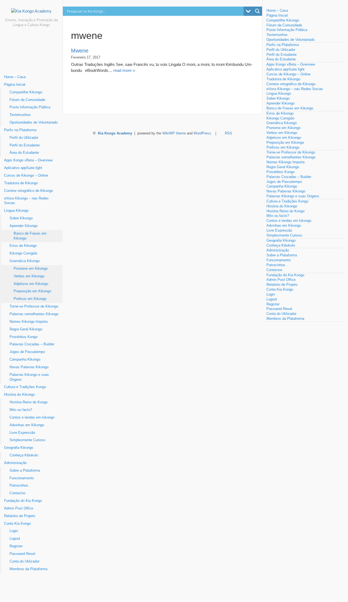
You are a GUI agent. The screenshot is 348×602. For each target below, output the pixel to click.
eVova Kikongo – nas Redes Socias (26, 200)
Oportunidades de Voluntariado (34, 122)
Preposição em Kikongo (32, 291)
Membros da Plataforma (28, 569)
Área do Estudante (24, 153)
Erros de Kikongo (23, 246)
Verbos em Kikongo (29, 276)
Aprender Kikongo (24, 226)
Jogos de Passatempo (27, 352)
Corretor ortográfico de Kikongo (28, 191)
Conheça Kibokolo (24, 455)
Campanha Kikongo (25, 359)
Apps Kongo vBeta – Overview (28, 160)
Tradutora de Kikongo (21, 183)
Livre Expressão (22, 433)
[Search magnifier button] (257, 11)
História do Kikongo (19, 395)
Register (16, 546)
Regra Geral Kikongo (26, 329)
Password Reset (22, 554)
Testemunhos (20, 115)
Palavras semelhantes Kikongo (34, 314)
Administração (15, 463)
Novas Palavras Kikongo (29, 367)
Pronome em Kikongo (31, 269)
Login (14, 531)
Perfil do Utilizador (24, 138)
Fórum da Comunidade (27, 100)
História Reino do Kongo (29, 402)
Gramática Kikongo (25, 261)
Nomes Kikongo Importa (29, 322)
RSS (228, 133)
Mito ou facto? (21, 410)
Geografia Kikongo (18, 448)
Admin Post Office (18, 508)
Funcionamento (22, 478)
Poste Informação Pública (30, 107)
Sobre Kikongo (21, 218)
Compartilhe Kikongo (26, 92)
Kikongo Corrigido (23, 253)
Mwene (79, 51)
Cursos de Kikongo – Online (26, 175)
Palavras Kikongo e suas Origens (29, 377)
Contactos (18, 493)
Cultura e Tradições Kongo (25, 387)
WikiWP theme (174, 133)
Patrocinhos (19, 485)
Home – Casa (15, 77)
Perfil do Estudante (25, 145)
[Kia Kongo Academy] (31, 13)
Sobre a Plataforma (25, 470)
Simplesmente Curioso (27, 440)
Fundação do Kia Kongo (23, 501)
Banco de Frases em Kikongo (30, 236)
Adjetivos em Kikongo (31, 284)
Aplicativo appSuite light (23, 168)
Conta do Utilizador (24, 561)
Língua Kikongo (16, 211)
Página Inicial (14, 85)
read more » (124, 70)
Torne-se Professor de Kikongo (34, 306)
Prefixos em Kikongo (30, 299)
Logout (15, 538)
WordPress (202, 133)
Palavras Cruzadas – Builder (32, 344)
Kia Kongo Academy (115, 133)
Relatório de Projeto (19, 516)
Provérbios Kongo (24, 337)
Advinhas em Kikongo (27, 425)
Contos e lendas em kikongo (32, 417)
